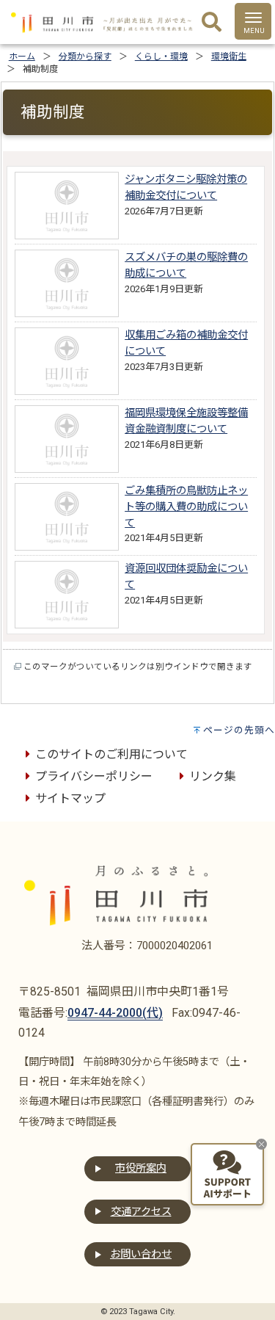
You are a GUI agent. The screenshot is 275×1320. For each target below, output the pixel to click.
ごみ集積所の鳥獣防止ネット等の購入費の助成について (186, 507)
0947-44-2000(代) (115, 1013)
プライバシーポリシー (94, 776)
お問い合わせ (141, 1254)
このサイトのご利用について (111, 754)
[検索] (211, 23)
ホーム (22, 56)
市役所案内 (140, 1168)
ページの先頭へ (239, 730)
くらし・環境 (161, 56)
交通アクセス (141, 1211)
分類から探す (85, 56)
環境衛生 (228, 56)
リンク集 (212, 776)
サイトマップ (70, 798)
